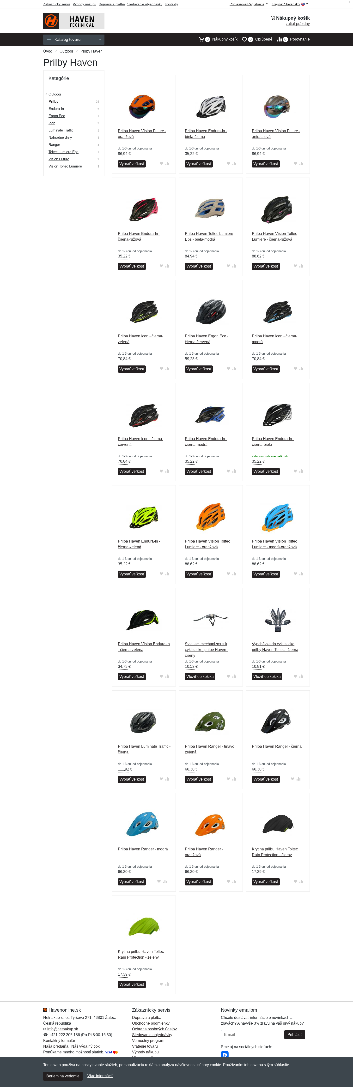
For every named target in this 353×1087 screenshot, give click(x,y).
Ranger (54, 145)
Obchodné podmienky (151, 1023)
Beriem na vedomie (62, 1076)
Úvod (47, 51)
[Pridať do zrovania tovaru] (167, 163)
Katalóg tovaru (67, 39)
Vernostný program (148, 1041)
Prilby (53, 101)
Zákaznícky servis (56, 4)
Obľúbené (261, 39)
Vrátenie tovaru (145, 1046)
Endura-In (56, 109)
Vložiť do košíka (200, 677)
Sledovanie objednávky (144, 4)
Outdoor (66, 51)
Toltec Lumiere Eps (64, 152)
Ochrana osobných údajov (154, 1029)
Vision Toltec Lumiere (65, 166)
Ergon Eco (57, 116)
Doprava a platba (112, 4)
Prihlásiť (294, 1035)
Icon (52, 123)
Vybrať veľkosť (131, 164)
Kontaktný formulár (59, 1041)
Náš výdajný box (85, 1046)
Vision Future (59, 159)
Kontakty (171, 4)
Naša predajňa (55, 1046)
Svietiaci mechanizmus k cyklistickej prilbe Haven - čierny (206, 649)
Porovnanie (297, 39)
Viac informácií (100, 1076)
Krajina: (286, 4)
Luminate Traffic (61, 130)
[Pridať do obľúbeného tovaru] (161, 163)
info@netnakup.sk (62, 1029)
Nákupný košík (222, 39)
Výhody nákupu (84, 4)
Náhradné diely (60, 137)
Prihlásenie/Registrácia (247, 4)
